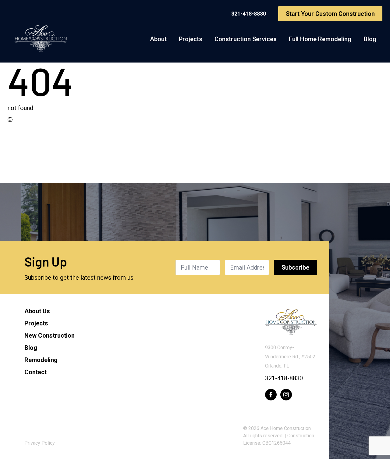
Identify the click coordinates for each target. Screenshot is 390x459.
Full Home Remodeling (320, 39)
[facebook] (271, 394)
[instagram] (286, 394)
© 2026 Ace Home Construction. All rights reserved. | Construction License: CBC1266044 (278, 435)
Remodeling (41, 360)
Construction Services (245, 39)
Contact (35, 372)
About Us (37, 311)
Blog (369, 39)
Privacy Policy (39, 443)
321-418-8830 (284, 378)
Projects (190, 39)
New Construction (49, 335)
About (158, 39)
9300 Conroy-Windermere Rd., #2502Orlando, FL (290, 357)
